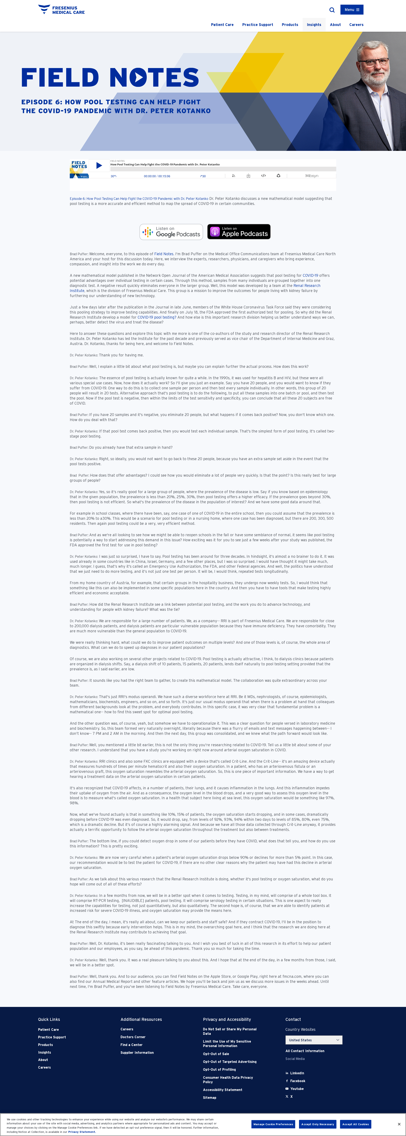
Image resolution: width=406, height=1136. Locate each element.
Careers (356, 24)
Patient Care (222, 24)
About (335, 24)
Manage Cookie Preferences (273, 1124)
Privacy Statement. (82, 1131)
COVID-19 (311, 275)
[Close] (399, 1124)
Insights (314, 24)
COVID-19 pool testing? (157, 317)
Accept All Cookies (355, 1124)
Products (290, 24)
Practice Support (257, 24)
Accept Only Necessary (317, 1124)
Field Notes (163, 254)
